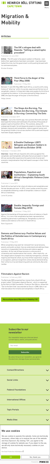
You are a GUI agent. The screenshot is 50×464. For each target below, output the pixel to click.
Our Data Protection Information (12, 451)
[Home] (21, 4)
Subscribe (25, 352)
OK (11, 457)
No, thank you (35, 457)
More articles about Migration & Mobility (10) (20, 300)
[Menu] (46, 3)
